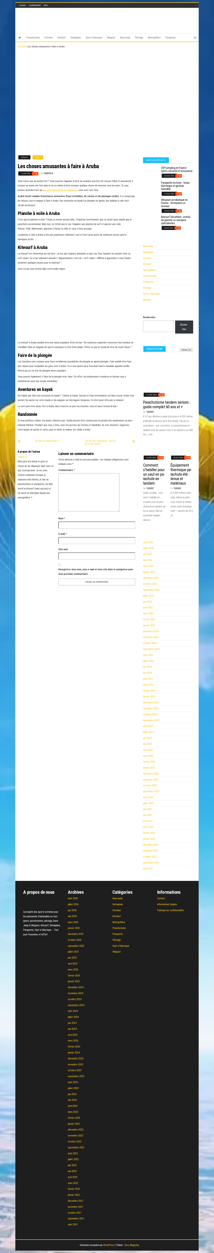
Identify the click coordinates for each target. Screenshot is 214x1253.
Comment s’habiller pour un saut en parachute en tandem (154, 474)
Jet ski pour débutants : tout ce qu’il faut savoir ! (100, 442)
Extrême (48, 37)
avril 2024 (148, 678)
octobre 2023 (150, 714)
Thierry (150, 412)
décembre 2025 (151, 577)
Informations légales (167, 904)
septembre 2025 (151, 589)
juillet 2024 (148, 661)
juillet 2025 (148, 595)
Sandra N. (48, 173)
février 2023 (149, 761)
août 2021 (148, 868)
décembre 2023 (151, 702)
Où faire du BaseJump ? (47, 441)
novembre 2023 (150, 708)
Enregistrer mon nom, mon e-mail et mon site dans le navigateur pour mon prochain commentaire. (95, 571)
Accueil (21, 46)
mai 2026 (147, 560)
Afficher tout (186, 350)
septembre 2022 (151, 791)
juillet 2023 (148, 732)
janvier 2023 (149, 767)
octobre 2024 (150, 643)
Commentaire (66, 470)
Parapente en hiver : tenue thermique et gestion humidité (175, 186)
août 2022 (148, 797)
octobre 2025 (150, 583)
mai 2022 (147, 815)
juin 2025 (147, 601)
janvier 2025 (149, 625)
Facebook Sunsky (196, 5)
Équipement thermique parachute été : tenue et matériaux (181, 474)
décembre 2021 (151, 844)
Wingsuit (111, 37)
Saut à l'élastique (151, 293)
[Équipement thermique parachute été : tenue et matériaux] (181, 447)
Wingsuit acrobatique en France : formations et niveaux (174, 203)
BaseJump (125, 37)
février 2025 (149, 619)
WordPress (108, 1245)
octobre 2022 (150, 785)
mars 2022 (148, 827)
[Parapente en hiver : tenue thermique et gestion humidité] (151, 186)
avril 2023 (148, 749)
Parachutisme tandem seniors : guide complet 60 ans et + (167, 404)
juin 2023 (147, 738)
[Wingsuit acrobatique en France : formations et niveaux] (151, 204)
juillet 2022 (148, 803)
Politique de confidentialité (170, 910)
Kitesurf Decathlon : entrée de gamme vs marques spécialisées (175, 220)
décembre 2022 (151, 773)
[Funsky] (19, 38)
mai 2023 (147, 744)
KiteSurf (61, 37)
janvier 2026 (149, 572)
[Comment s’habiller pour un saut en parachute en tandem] (154, 447)
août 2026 (148, 542)
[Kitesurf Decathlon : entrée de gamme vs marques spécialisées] (151, 221)
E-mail (62, 533)
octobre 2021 (150, 856)
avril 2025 (148, 607)
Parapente (170, 37)
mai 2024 (147, 672)
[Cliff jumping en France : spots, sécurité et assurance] (151, 172)
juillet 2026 (148, 548)
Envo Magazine (132, 1245)
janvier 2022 (149, 838)
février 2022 (149, 832)
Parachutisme (33, 37)
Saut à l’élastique (94, 37)
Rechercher (149, 317)
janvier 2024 (149, 696)
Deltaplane (75, 37)
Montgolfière (154, 37)
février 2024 (149, 690)
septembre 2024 (151, 649)
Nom (61, 518)
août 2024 (148, 655)
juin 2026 (147, 554)
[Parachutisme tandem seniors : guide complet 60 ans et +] (168, 372)
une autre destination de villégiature (60, 190)
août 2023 (148, 726)
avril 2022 (148, 821)
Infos (46, 5)
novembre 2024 (150, 637)
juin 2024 (147, 666)
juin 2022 (147, 809)
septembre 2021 (151, 862)
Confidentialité (35, 5)
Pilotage (139, 37)
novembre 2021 (150, 850)
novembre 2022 (150, 779)
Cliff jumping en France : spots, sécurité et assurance (177, 169)
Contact (22, 5)
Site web (63, 549)
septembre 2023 (151, 720)
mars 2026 (148, 566)
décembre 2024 (151, 631)
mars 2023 (148, 755)
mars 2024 (148, 684)
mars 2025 (148, 613)
